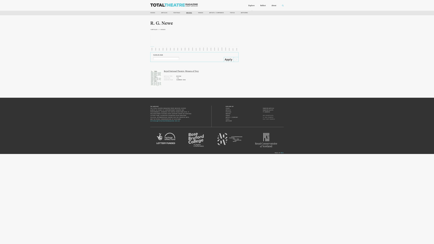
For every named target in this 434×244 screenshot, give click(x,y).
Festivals (176, 12)
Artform (229, 121)
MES (282, 153)
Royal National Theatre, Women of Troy (181, 71)
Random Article (268, 108)
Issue (228, 108)
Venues (200, 12)
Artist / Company (232, 117)
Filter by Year (158, 55)
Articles (164, 12)
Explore (251, 6)
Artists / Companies (216, 12)
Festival (228, 112)
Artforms (244, 12)
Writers (189, 12)
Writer (228, 113)
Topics (232, 12)
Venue (228, 115)
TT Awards (266, 112)
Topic (228, 119)
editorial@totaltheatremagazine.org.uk (165, 121)
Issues (152, 12)
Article (228, 110)
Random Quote (268, 110)
